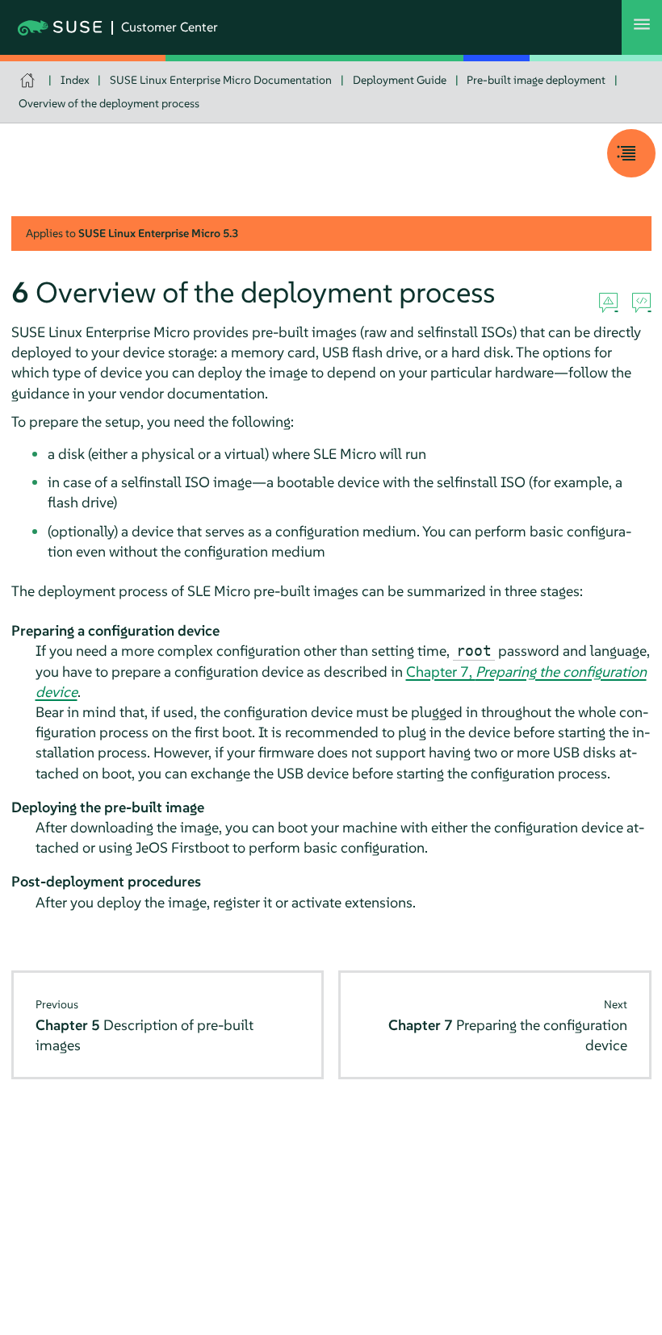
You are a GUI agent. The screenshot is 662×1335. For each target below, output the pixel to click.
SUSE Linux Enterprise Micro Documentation (221, 80)
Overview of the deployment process (109, 103)
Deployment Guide (399, 80)
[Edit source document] (641, 303)
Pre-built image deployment (536, 80)
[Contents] (631, 153)
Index (75, 80)
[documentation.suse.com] (29, 80)
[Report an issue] (608, 303)
